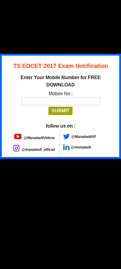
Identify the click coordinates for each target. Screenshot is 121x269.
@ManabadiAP (83, 137)
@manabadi (81, 147)
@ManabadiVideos (39, 138)
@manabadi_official (38, 150)
